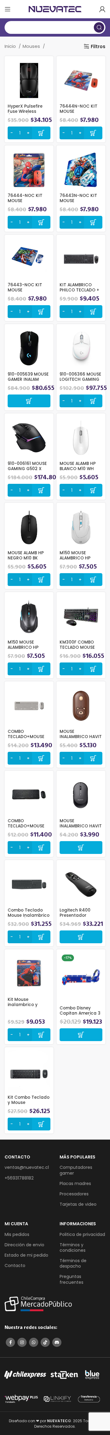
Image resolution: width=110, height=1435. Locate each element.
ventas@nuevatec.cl (27, 1167)
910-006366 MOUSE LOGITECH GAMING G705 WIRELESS (80, 379)
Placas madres (75, 1183)
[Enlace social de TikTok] (45, 1342)
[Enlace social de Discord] (56, 1342)
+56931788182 (19, 1178)
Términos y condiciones (73, 1247)
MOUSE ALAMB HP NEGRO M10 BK (26, 555)
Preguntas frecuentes (71, 1279)
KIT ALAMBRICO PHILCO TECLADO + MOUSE (79, 290)
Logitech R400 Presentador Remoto (75, 915)
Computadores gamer (76, 1170)
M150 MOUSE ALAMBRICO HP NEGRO (23, 647)
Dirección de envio (24, 1245)
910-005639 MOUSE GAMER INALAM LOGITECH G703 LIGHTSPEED (28, 381)
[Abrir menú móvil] (8, 9)
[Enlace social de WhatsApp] (33, 1342)
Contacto (15, 1265)
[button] (29, 400)
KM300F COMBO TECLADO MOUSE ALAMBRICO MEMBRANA (77, 649)
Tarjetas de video (78, 1204)
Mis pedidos (17, 1234)
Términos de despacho (73, 1263)
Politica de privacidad (82, 1234)
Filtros (98, 46)
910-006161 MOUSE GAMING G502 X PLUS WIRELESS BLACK (27, 471)
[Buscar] (99, 27)
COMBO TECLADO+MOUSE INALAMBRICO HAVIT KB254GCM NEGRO (29, 828)
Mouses (32, 46)
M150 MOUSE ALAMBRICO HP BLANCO (75, 558)
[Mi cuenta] (102, 9)
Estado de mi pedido (26, 1255)
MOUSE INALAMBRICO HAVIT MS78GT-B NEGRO (81, 826)
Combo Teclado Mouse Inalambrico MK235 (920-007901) (29, 917)
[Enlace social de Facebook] (10, 1342)
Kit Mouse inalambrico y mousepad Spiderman (23, 1007)
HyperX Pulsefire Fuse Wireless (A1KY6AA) (25, 111)
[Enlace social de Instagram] (22, 1342)
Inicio (11, 46)
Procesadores (74, 1194)
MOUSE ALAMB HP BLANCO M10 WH (78, 466)
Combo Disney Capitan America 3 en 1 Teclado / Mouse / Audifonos (80, 1015)
